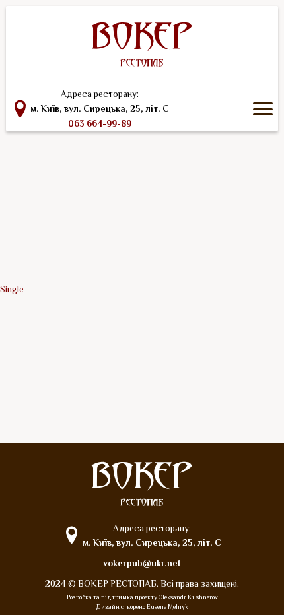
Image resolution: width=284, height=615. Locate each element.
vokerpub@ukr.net (142, 563)
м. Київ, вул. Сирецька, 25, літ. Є (99, 108)
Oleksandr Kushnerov (188, 596)
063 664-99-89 (99, 124)
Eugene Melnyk (167, 606)
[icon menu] (263, 108)
